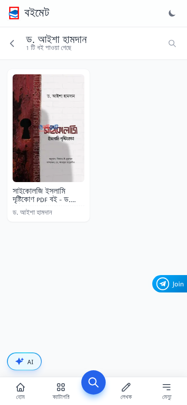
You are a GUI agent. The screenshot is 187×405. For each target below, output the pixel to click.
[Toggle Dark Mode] (172, 13)
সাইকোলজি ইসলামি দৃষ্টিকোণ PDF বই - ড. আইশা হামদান (42, 199)
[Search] (93, 382)
